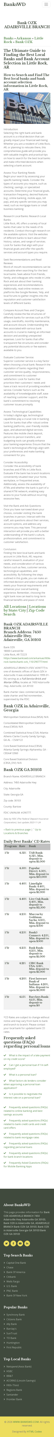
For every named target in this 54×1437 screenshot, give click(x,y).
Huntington (13, 1342)
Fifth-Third (12, 1385)
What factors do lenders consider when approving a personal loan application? (25, 1084)
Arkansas (23, 38)
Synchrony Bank (15, 1314)
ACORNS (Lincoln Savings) (21, 1380)
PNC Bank (12, 1290)
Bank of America (15, 1272)
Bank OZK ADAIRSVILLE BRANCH (27, 25)
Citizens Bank (14, 1319)
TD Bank (11, 1338)
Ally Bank (11, 1324)
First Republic (14, 1347)
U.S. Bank (11, 1286)
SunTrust (11, 1333)
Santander (12, 1394)
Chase (9, 1267)
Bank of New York (16, 1295)
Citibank (11, 1276)
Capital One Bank (16, 1262)
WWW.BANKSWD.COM (26, 1422)
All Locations (15, 607)
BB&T (9, 1376)
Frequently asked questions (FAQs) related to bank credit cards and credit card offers (26, 1124)
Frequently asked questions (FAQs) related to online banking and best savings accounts (26, 1111)
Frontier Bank (14, 1399)
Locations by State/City (25, 609)
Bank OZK (24, 42)
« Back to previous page (17, 829)
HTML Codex (34, 1431)
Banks (9, 38)
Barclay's (11, 1328)
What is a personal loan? (23, 1074)
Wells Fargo (13, 1281)
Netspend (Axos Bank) (19, 1366)
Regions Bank (14, 1390)
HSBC (9, 1371)
